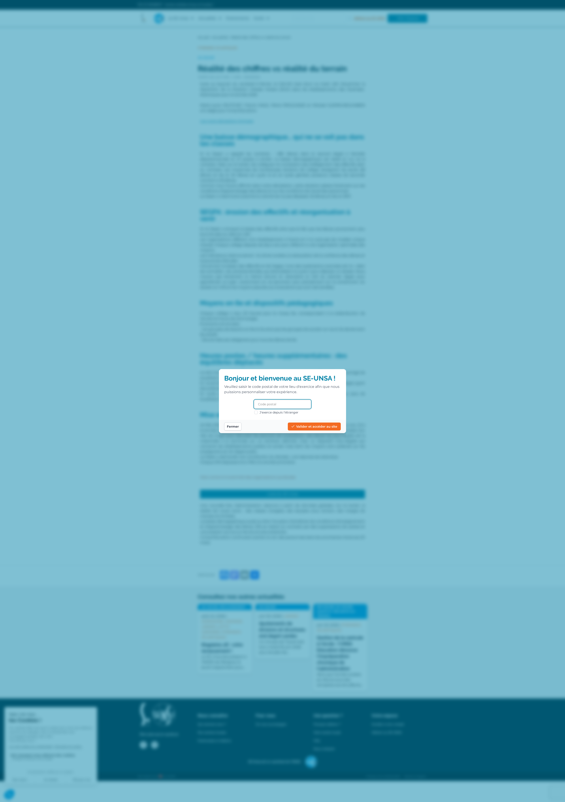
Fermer (233, 426)
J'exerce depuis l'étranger (279, 412)
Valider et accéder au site (316, 426)
